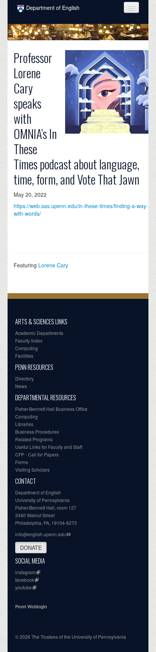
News (21, 386)
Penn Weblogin (31, 606)
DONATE (31, 547)
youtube (23, 587)
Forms (21, 462)
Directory (24, 378)
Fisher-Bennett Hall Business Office (51, 409)
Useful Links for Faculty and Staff (48, 447)
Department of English (53, 7)
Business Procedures (37, 431)
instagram (25, 572)
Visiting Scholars (32, 469)
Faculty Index (28, 340)
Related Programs (34, 439)
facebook (24, 579)
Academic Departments (39, 333)
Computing (26, 348)
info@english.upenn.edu (40, 534)
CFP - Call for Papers (37, 454)
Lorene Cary (53, 265)
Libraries (24, 424)
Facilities (24, 355)
